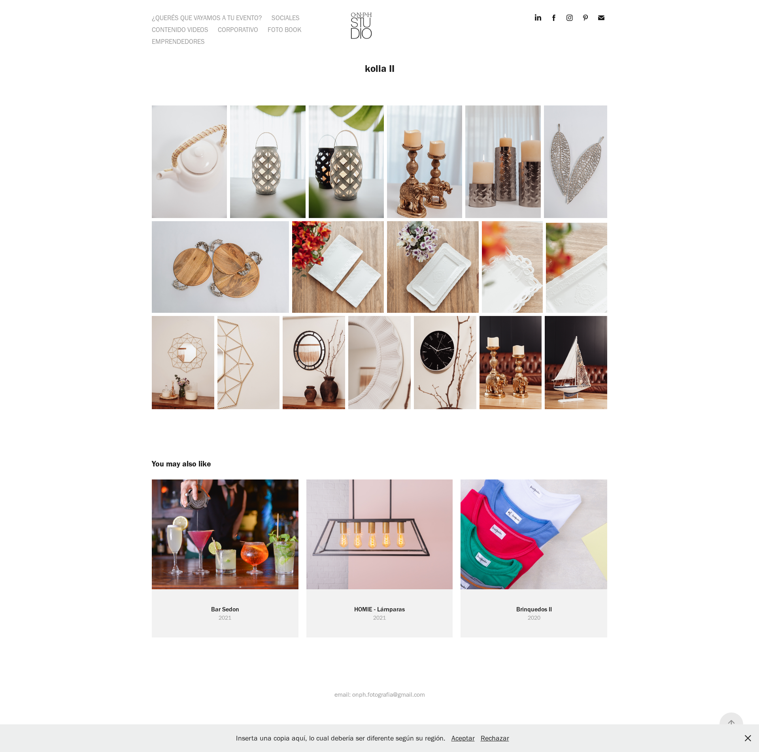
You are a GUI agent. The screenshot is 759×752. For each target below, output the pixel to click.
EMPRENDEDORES (178, 41)
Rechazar (495, 738)
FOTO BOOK (285, 30)
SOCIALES (286, 18)
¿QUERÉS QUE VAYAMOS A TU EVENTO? (207, 18)
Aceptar (463, 738)
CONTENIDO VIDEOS (180, 30)
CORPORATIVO (238, 30)
